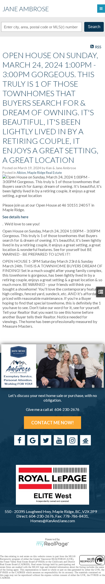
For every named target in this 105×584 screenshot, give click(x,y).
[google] (32, 440)
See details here (15, 216)
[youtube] (59, 440)
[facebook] (19, 440)
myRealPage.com (52, 544)
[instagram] (72, 440)
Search (94, 27)
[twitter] (46, 440)
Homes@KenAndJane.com (52, 520)
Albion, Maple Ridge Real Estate (39, 173)
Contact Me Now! (52, 422)
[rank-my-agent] (85, 440)
